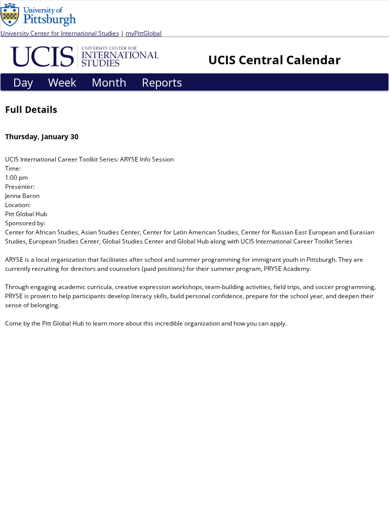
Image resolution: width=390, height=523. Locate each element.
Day (23, 82)
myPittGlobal (144, 33)
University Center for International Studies (60, 33)
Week (62, 82)
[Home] (86, 55)
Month (109, 82)
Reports (162, 82)
